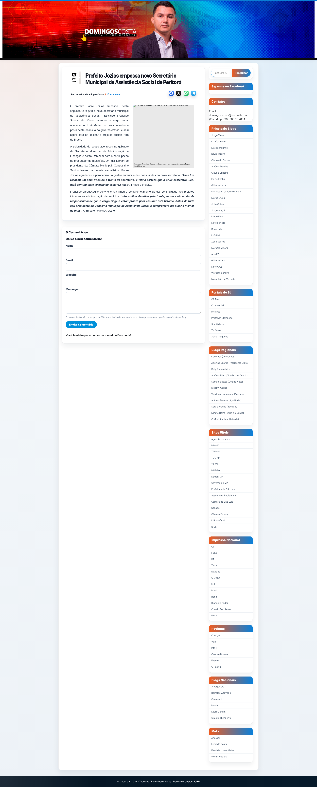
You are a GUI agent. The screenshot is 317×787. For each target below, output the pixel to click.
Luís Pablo (216, 235)
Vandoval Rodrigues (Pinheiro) (227, 394)
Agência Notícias (220, 439)
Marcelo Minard (219, 247)
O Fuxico (216, 666)
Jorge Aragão (218, 210)
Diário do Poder (219, 603)
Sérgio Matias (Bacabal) (224, 406)
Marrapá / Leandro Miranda (226, 191)
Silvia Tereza (218, 153)
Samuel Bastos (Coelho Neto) (227, 381)
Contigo (215, 635)
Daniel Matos (218, 229)
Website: (71, 274)
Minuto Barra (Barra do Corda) (227, 412)
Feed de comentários (222, 750)
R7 (212, 559)
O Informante (218, 141)
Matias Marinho (219, 147)
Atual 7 (215, 254)
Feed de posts (219, 744)
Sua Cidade (217, 324)
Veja (213, 641)
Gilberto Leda (218, 185)
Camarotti (216, 699)
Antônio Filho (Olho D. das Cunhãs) (229, 375)
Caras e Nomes (219, 654)
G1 (212, 546)
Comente (115, 94)
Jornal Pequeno (219, 336)
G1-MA (215, 299)
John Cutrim (217, 204)
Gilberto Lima (218, 260)
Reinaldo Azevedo (221, 692)
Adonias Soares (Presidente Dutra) (229, 362)
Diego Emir (217, 216)
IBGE (213, 526)
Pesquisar (241, 72)
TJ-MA (214, 464)
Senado (215, 507)
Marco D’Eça (218, 197)
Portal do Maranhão (221, 317)
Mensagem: (73, 289)
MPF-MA (216, 470)
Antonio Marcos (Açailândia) (226, 400)
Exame (215, 660)
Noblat (215, 705)
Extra (214, 615)
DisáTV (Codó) (219, 387)
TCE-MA (215, 457)
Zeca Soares (218, 241)
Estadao (215, 571)
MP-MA (215, 445)
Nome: (70, 245)
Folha (214, 552)
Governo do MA (219, 482)
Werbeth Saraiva (220, 272)
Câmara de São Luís (222, 501)
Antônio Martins (219, 166)
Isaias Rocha (218, 179)
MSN (214, 590)
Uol (213, 584)
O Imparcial (217, 305)
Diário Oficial (218, 520)
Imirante (215, 311)
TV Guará (216, 330)
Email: (70, 260)
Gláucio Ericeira (219, 172)
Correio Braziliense (221, 609)
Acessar (215, 737)
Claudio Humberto (221, 717)
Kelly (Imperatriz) (220, 369)
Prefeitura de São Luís (223, 489)
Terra (214, 565)
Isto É (214, 647)
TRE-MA (215, 451)
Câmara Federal (219, 514)
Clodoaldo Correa (220, 160)
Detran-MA (217, 476)
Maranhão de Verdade (223, 279)
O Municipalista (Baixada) (225, 419)
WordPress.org (219, 756)
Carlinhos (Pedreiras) (222, 356)
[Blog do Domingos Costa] (158, 29)
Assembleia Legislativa (223, 495)
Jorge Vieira (217, 135)
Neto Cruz (216, 266)
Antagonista (217, 686)
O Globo (215, 577)
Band (214, 596)
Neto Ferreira (218, 222)
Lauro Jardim (218, 711)
